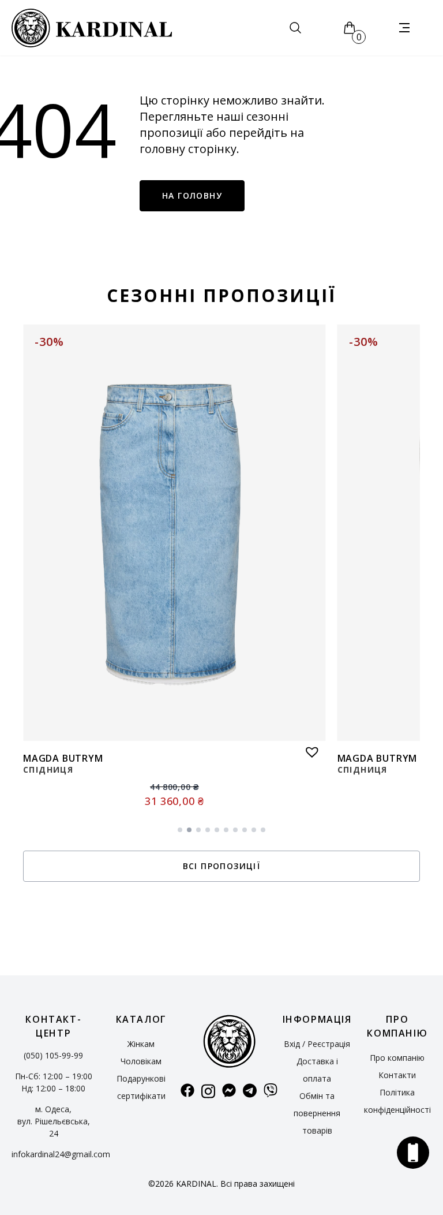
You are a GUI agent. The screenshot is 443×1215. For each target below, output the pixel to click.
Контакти (397, 1074)
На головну (192, 195)
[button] (309, 749)
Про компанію (397, 1057)
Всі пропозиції (222, 865)
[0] (349, 28)
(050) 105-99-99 (53, 1055)
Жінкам (141, 1043)
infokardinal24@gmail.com (61, 1154)
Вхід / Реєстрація (317, 1043)
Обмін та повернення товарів (317, 1113)
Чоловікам (141, 1061)
